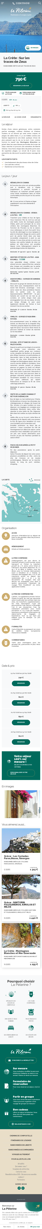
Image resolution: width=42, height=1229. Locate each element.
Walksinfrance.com (22, 1124)
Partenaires (21, 1179)
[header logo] (21, 10)
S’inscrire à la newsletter (23, 1060)
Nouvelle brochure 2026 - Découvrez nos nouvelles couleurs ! (21, 1175)
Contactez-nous (21, 1171)
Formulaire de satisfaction (21, 1169)
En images (34, 48)
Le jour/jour (20, 117)
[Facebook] (19, 1188)
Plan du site (21, 1199)
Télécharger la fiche (10, 93)
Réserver (21, 683)
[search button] (39, 3)
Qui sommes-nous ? (21, 1166)
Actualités (21, 1163)
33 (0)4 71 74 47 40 (22, 3)
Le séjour (6, 117)
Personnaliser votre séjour (29, 93)
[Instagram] (23, 1188)
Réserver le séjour (21, 85)
